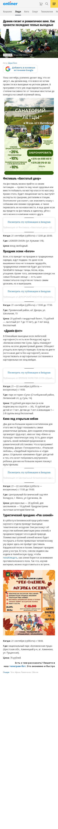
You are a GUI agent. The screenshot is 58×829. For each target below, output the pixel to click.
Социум (6, 672)
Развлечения (26, 672)
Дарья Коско (12, 63)
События (35, 672)
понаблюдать (10, 557)
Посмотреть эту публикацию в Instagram (29, 221)
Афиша (17, 672)
